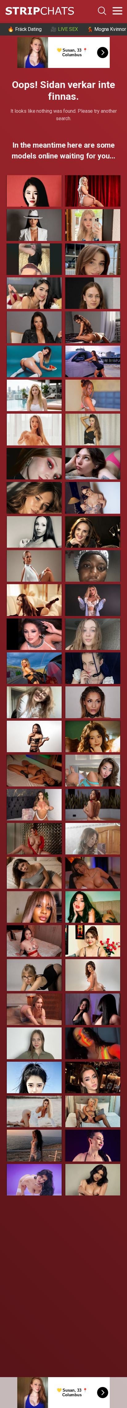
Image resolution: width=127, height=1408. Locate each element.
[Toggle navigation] (117, 11)
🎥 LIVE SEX (64, 29)
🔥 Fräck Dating (25, 29)
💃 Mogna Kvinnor (106, 29)
